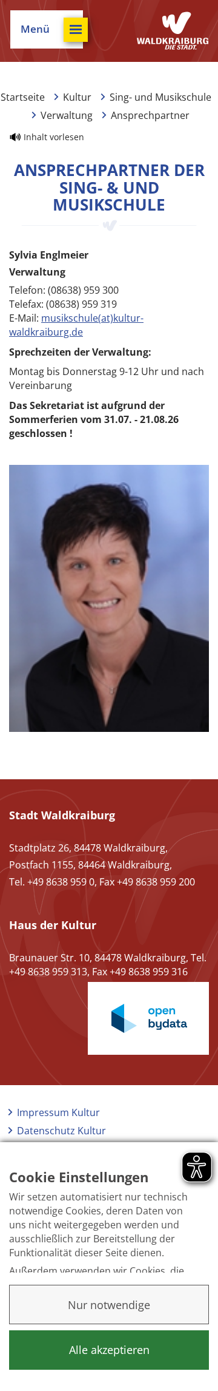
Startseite (23, 97)
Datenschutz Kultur (61, 1130)
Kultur (77, 97)
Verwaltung (67, 115)
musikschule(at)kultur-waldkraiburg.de (76, 325)
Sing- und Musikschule (160, 97)
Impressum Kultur (58, 1112)
